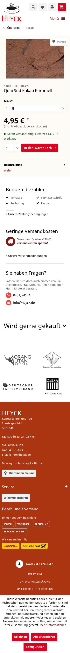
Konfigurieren (35, 647)
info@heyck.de (24, 302)
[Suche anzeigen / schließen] (33, 7)
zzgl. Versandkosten (33, 126)
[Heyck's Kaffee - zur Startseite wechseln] (11, 12)
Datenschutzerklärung (35, 581)
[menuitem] (58, 18)
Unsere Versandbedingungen (27, 256)
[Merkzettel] (43, 7)
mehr (7, 170)
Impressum (35, 574)
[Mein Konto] (52, 7)
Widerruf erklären (16, 498)
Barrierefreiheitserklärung (35, 589)
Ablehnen (20, 637)
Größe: (8, 101)
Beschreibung (13, 165)
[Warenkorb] (62, 7)
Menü (54, 18)
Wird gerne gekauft (32, 325)
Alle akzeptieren (44, 637)
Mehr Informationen (53, 625)
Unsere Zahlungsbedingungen (28, 214)
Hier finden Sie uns (21, 473)
